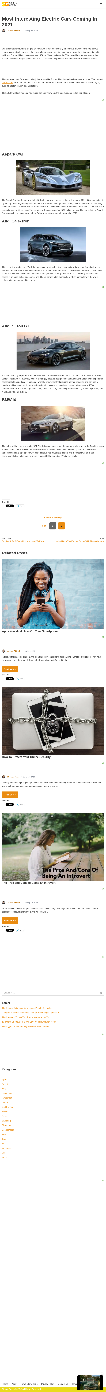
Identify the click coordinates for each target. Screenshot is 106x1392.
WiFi (4, 1153)
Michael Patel (13, 777)
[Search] (101, 993)
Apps (4, 1079)
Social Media (8, 1130)
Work (4, 1157)
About (14, 1384)
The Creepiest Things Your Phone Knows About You (26, 1017)
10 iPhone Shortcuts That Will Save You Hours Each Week (29, 1022)
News (4, 1116)
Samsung (6, 1121)
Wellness (6, 1148)
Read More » (9, 670)
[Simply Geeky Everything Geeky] (9, 4)
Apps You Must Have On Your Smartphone (30, 631)
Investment (7, 1098)
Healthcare (7, 1093)
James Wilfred (13, 31)
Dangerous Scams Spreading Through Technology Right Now (30, 1013)
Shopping (6, 1125)
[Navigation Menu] (101, 4)
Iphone (5, 1102)
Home (5, 1384)
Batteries (6, 1084)
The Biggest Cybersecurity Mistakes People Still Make (27, 1008)
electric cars (7, 82)
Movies (5, 1111)
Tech (4, 1134)
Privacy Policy (47, 1384)
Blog (4, 1089)
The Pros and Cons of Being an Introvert (28, 882)
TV (3, 1144)
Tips (4, 1139)
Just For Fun (7, 1107)
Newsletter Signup (29, 1384)
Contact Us (63, 1384)
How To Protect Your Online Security (26, 757)
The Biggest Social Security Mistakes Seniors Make (25, 1026)
